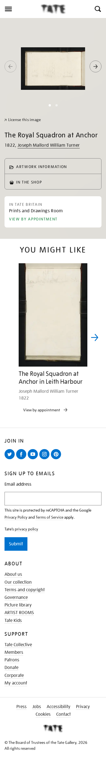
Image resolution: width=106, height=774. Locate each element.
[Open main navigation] (20, 9)
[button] (97, 9)
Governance (16, 597)
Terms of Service (49, 517)
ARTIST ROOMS (19, 612)
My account (16, 683)
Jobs (36, 707)
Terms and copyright (25, 590)
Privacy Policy (16, 517)
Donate (11, 667)
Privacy (83, 707)
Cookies (43, 714)
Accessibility (58, 707)
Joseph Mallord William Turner (49, 145)
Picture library (18, 605)
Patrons (12, 660)
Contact (63, 714)
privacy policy (26, 529)
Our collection (18, 582)
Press (21, 707)
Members (14, 652)
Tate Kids (13, 620)
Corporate (14, 675)
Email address (18, 484)
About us (13, 574)
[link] (22, 119)
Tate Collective (18, 645)
